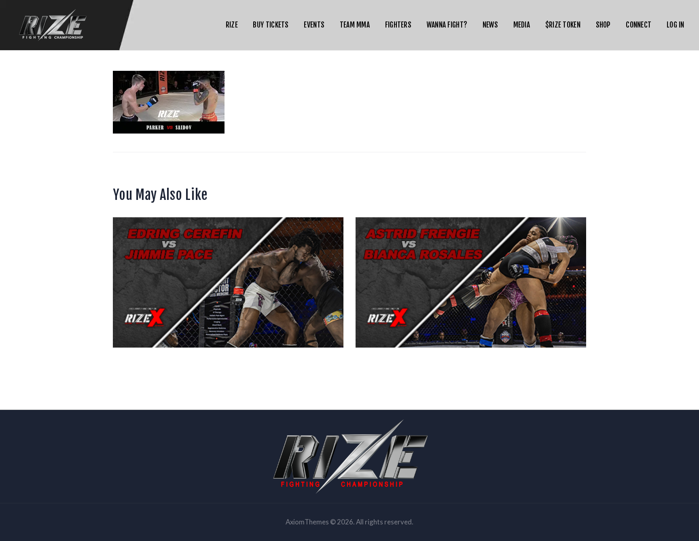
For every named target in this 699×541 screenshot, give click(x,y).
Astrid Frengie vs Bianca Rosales (471, 248)
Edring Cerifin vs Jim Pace (228, 248)
